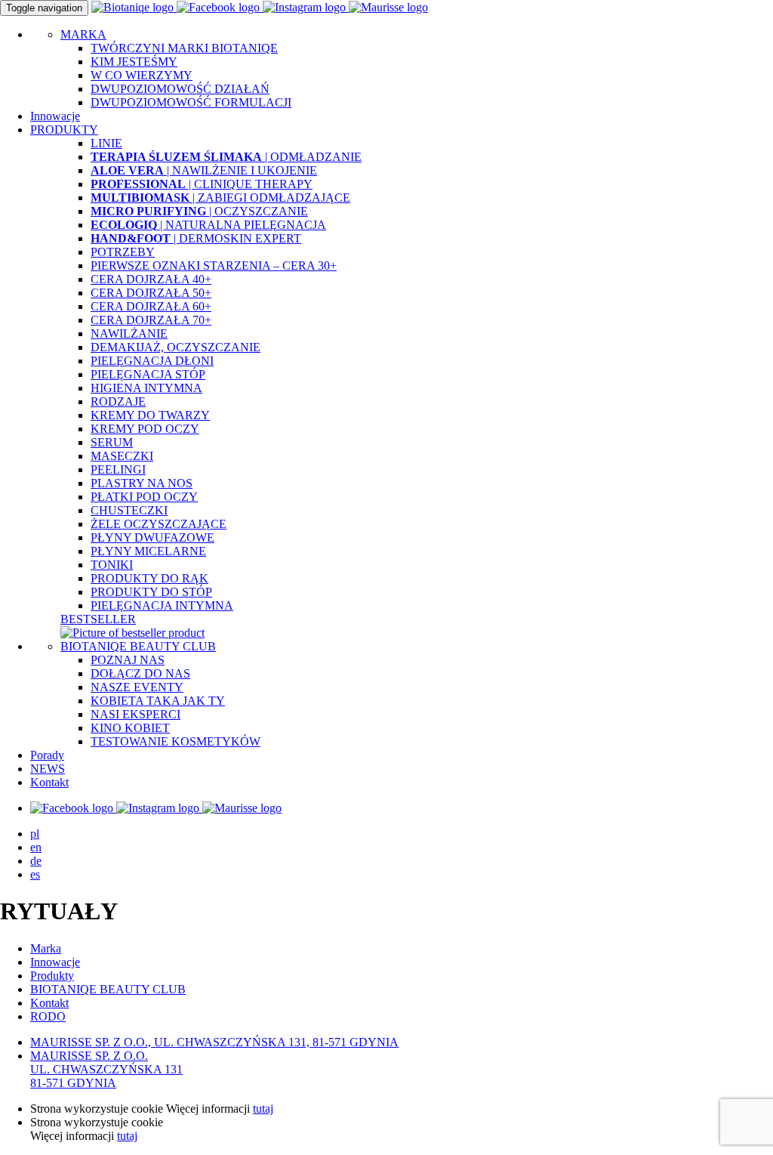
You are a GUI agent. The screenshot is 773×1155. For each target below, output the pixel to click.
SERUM (112, 442)
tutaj (263, 1108)
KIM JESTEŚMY (134, 61)
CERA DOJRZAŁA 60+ (151, 306)
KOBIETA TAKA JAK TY (158, 700)
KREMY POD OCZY (145, 428)
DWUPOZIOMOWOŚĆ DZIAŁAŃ (180, 88)
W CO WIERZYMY (141, 75)
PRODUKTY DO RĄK (149, 578)
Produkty (52, 975)
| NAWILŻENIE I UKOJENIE (204, 170)
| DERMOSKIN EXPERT (196, 238)
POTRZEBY (123, 252)
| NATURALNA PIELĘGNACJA (208, 224)
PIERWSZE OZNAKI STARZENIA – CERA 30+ (214, 265)
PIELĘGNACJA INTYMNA (162, 605)
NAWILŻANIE (129, 333)
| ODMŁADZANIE (226, 156)
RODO (48, 1016)
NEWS (47, 768)
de (36, 860)
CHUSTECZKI (129, 510)
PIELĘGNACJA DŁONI (152, 360)
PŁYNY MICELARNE (148, 551)
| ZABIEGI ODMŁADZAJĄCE (220, 197)
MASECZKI (122, 455)
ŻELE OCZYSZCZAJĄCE (158, 523)
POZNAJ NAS (128, 659)
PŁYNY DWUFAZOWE (152, 537)
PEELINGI (118, 469)
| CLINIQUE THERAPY (202, 184)
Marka (45, 948)
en (36, 847)
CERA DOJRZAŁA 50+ (151, 292)
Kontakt (49, 782)
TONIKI (112, 564)
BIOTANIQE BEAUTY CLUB (138, 646)
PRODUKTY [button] (64, 129)
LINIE (106, 143)
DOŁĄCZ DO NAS (140, 673)
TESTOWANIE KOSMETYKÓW (175, 741)
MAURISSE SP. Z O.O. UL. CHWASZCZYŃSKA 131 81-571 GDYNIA (106, 1069)
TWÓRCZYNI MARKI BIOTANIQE (184, 48)
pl (34, 833)
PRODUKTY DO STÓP (151, 591)
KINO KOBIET (130, 727)
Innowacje (55, 116)
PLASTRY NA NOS (141, 483)
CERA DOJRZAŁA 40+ (151, 279)
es (35, 874)
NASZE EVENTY (137, 687)
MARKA (83, 34)
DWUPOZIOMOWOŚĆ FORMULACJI (191, 102)
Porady (47, 755)
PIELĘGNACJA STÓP (148, 374)
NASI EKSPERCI (135, 714)
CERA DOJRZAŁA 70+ (151, 319)
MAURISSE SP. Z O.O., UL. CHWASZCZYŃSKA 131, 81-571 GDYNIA (214, 1042)
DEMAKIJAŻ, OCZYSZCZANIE (175, 347)
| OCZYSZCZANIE (199, 211)
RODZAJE (118, 401)
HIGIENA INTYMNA (146, 387)
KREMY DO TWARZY (150, 415)
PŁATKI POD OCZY (144, 496)
